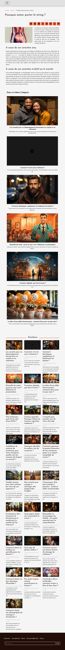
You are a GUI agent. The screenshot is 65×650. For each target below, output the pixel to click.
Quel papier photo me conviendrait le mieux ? (31, 516)
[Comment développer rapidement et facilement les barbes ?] (32, 189)
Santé (23, 638)
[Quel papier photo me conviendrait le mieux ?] (32, 507)
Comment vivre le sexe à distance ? (32, 167)
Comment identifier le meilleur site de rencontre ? (32, 448)
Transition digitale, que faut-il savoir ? (32, 283)
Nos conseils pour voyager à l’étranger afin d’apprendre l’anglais (31, 486)
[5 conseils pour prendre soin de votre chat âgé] (51, 410)
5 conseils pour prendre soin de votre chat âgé (49, 419)
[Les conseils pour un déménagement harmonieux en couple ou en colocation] (32, 110)
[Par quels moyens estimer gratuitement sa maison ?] (32, 572)
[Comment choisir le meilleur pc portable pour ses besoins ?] (14, 540)
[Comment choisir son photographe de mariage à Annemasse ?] (14, 603)
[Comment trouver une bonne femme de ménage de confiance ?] (51, 540)
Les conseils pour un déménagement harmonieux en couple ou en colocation (14, 356)
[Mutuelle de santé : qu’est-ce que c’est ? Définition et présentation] (32, 228)
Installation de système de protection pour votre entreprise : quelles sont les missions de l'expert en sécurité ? (14, 452)
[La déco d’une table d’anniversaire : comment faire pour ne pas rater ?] (32, 304)
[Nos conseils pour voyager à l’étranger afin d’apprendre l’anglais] (32, 475)
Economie (7, 638)
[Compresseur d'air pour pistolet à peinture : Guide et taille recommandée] (51, 475)
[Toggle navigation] (7, 2)
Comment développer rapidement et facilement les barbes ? (32, 206)
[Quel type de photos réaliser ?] (32, 540)
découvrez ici (15, 55)
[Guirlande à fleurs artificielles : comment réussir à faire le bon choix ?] (51, 572)
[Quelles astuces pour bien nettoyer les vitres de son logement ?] (14, 475)
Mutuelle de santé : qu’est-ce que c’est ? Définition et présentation (32, 244)
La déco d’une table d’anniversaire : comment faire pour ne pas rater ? (32, 321)
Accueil (7, 10)
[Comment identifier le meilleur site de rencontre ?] (32, 439)
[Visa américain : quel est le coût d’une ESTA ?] (14, 410)
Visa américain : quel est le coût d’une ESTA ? (12, 419)
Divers (12, 10)
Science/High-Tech (32, 638)
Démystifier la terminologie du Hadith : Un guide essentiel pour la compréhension (50, 518)
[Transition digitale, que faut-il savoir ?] (32, 266)
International (16, 638)
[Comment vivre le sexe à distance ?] (32, 151)
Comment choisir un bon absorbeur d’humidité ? (14, 581)
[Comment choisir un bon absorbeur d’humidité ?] (14, 572)
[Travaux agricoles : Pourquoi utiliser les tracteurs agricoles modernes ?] (32, 410)
